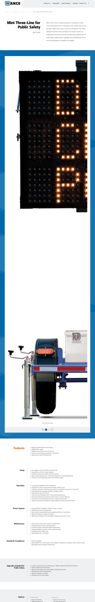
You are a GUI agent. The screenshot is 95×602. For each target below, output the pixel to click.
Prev (42, 429)
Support (75, 3)
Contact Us (82, 3)
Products (47, 3)
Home (6, 11)
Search (88, 3)
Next (52, 429)
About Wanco (66, 3)
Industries (56, 3)
